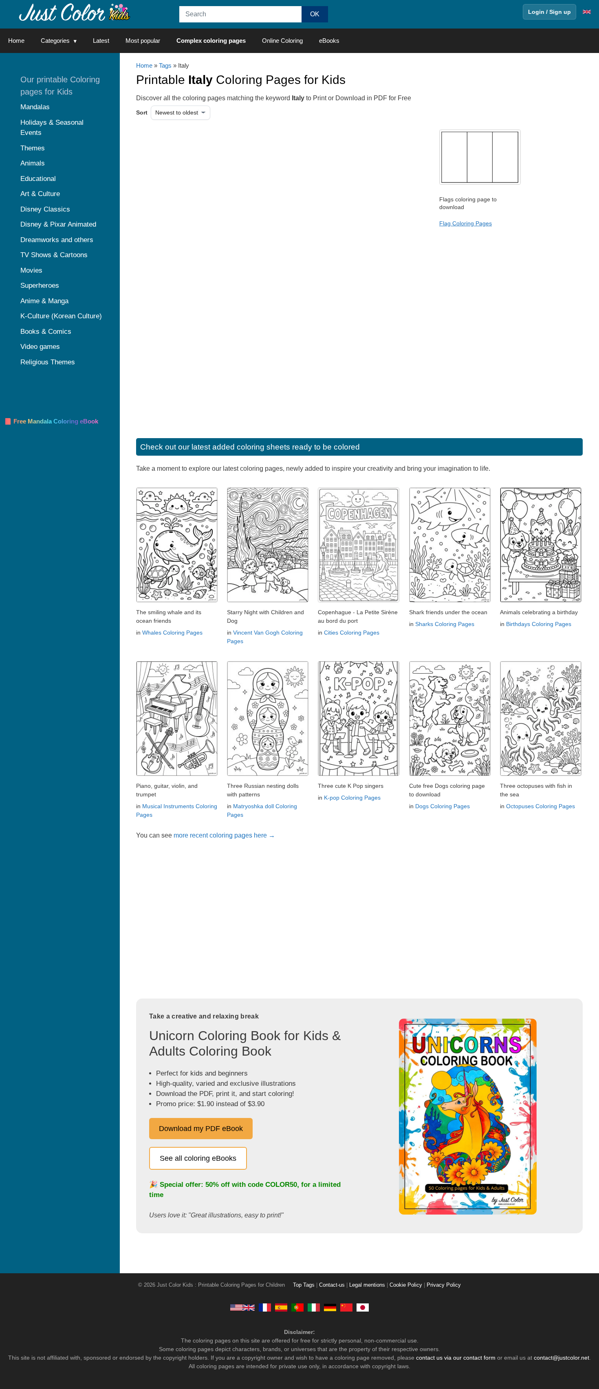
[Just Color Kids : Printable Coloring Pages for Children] (75, 11)
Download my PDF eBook (201, 1128)
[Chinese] (346, 1307)
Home (16, 40)
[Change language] (587, 12)
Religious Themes (47, 362)
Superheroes (39, 285)
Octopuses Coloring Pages (540, 806)
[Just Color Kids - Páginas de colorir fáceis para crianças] (297, 1307)
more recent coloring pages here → (224, 835)
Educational (38, 179)
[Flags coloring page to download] (480, 182)
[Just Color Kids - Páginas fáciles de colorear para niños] (281, 1307)
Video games (40, 347)
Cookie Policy (406, 1285)
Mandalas (35, 107)
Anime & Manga (44, 301)
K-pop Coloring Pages (352, 797)
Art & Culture (40, 194)
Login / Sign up (549, 12)
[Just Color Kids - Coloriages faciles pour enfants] (265, 1307)
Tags (165, 65)
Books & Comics (45, 331)
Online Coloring (282, 40)
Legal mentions (367, 1285)
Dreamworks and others (56, 240)
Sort (142, 112)
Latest (101, 40)
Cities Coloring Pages (351, 632)
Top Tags (304, 1285)
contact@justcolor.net (561, 1357)
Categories (55, 40)
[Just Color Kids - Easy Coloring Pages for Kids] (242, 1307)
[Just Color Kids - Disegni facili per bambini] (314, 1307)
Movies (31, 270)
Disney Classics (45, 209)
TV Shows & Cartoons (54, 255)
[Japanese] (363, 1307)
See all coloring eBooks (198, 1158)
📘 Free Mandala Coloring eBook (51, 421)
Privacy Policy (444, 1285)
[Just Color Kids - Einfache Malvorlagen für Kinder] (330, 1307)
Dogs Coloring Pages (442, 806)
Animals (32, 163)
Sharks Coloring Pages (444, 624)
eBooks (329, 40)
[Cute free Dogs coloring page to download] (450, 773)
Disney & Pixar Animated (58, 224)
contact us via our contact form (455, 1357)
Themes (32, 148)
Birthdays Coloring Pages (538, 624)
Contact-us (332, 1285)
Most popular (143, 40)
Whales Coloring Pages (172, 632)
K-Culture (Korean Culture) (61, 316)
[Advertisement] (219, 195)
